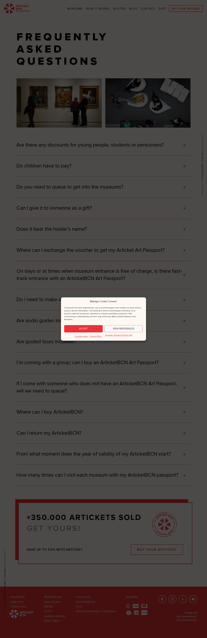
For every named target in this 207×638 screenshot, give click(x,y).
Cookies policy (81, 336)
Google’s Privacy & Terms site (118, 335)
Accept (83, 328)
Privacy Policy (96, 336)
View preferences (123, 328)
